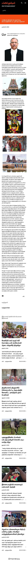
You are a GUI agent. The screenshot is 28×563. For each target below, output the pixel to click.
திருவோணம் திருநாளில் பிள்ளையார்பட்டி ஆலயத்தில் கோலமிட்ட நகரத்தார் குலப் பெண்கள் (12, 391)
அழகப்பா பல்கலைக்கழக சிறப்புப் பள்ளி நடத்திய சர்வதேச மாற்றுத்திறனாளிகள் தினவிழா (13, 531)
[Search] (22, 3)
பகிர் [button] (23, 296)
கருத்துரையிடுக (6, 307)
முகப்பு (4, 10)
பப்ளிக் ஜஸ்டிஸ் (8, 3)
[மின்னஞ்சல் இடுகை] (3, 296)
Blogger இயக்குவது (15, 558)
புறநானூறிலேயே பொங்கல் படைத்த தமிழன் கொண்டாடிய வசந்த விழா (13, 439)
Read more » (22, 361)
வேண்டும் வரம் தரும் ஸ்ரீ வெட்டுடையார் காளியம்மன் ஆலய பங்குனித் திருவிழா (12, 342)
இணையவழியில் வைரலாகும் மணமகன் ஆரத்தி (12, 485)
